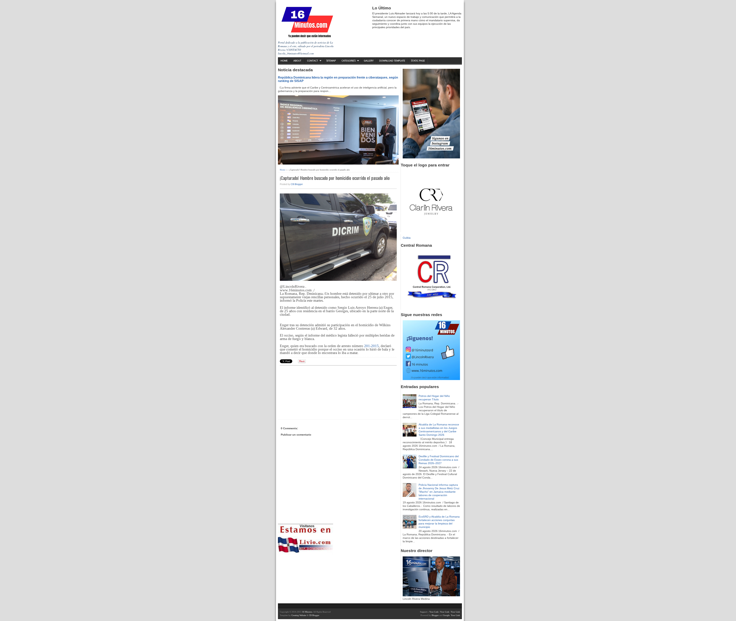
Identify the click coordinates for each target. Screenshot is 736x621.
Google (446, 615)
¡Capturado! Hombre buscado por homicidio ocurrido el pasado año (335, 178)
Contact (312, 60)
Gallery (369, 60)
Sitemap (331, 60)
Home (284, 60)
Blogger (435, 615)
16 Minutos (307, 612)
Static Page (418, 60)
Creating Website (298, 615)
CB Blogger (297, 184)
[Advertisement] (309, 392)
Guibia (407, 237)
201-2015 (371, 346)
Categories (349, 60)
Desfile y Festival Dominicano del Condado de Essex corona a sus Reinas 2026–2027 (439, 460)
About (297, 60)
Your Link (434, 612)
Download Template (392, 60)
